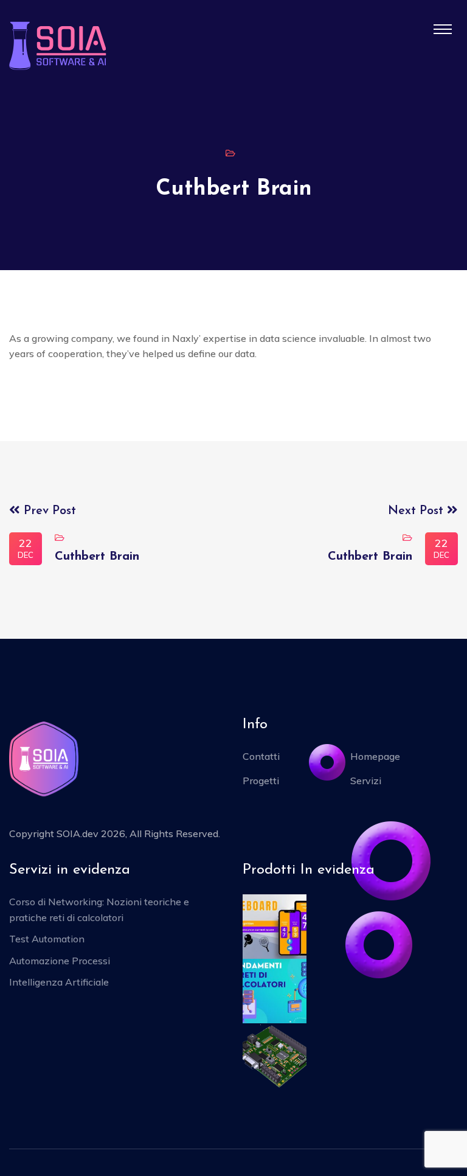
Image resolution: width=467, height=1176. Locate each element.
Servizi (365, 780)
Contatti (261, 756)
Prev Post (48, 511)
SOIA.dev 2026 (91, 833)
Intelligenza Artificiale (59, 982)
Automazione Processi (59, 961)
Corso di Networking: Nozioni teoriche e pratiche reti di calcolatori (99, 910)
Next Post (417, 511)
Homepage (375, 756)
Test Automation (47, 939)
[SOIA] (57, 44)
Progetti (261, 780)
